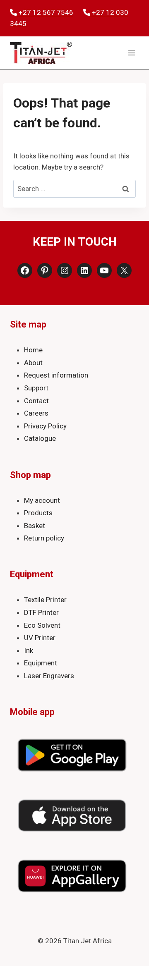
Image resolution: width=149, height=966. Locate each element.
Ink (28, 650)
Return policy (44, 538)
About (33, 363)
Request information (56, 375)
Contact (36, 401)
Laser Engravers (49, 676)
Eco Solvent (42, 625)
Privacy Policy (45, 426)
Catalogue (40, 438)
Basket (34, 525)
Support (36, 388)
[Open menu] (131, 53)
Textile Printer (45, 599)
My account (42, 500)
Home (33, 350)
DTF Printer (41, 612)
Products (38, 513)
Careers (36, 413)
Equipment (40, 663)
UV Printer (39, 638)
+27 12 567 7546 (45, 12)
